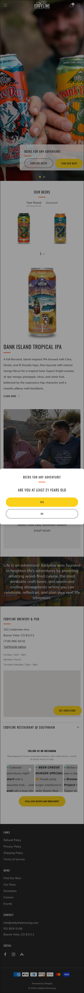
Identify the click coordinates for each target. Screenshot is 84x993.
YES (42, 502)
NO (42, 513)
